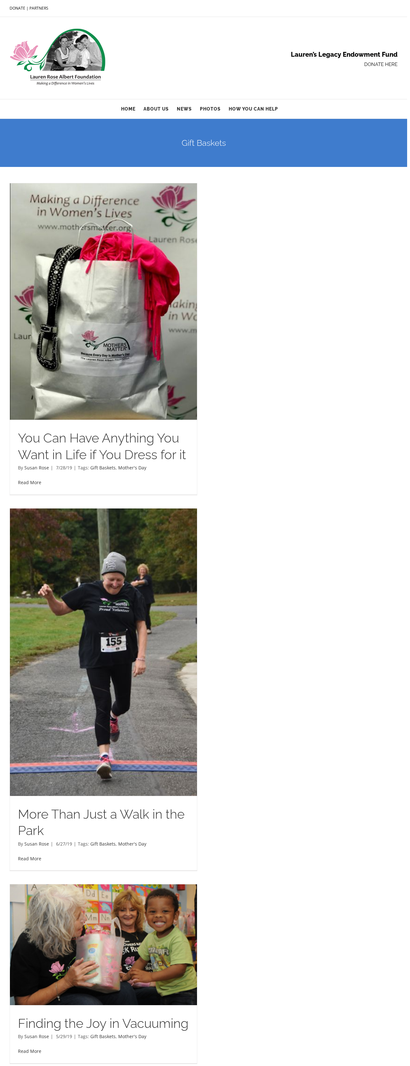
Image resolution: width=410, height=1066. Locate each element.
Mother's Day (132, 468)
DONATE (17, 8)
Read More (29, 482)
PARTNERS (38, 8)
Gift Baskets (103, 468)
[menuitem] (132, 109)
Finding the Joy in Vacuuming (103, 1023)
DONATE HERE (381, 64)
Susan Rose (36, 468)
